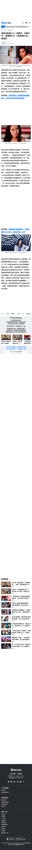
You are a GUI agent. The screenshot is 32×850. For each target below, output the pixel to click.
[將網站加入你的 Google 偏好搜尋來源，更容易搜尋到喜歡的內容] (16, 351)
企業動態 (3, 816)
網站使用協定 (4, 804)
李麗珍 (13, 313)
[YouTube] (20, 781)
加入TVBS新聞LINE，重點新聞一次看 (16, 349)
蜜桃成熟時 (29, 313)
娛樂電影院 (10, 30)
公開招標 (3, 826)
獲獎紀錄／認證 (4, 833)
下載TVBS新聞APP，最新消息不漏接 (16, 347)
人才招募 (3, 818)
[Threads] (14, 781)
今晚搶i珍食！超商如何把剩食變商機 (16, 330)
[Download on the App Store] (11, 838)
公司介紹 (3, 814)
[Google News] (23, 781)
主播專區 (3, 820)
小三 (3, 313)
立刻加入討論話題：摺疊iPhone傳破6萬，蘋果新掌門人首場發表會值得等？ (18, 26)
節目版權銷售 (4, 824)
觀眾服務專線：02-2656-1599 (16, 777)
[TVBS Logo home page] (6, 23)
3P (23, 313)
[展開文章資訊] (29, 42)
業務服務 (3, 828)
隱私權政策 (3, 800)
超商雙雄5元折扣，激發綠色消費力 (16, 328)
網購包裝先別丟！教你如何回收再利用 (16, 332)
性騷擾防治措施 (4, 802)
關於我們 (3, 790)
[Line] (11, 781)
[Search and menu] (29, 22)
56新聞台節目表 (5, 792)
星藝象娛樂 (3, 822)
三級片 (18, 313)
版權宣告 (3, 806)
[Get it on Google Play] (21, 838)
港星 (8, 313)
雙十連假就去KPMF (16, 320)
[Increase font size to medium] (23, 23)
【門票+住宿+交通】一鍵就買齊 (16, 324)
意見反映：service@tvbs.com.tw (16, 776)
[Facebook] (8, 781)
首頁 (2, 30)
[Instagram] (17, 781)
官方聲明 (3, 830)
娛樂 (5, 30)
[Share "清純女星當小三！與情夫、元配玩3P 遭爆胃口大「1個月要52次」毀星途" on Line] (26, 22)
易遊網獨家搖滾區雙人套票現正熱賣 (16, 322)
